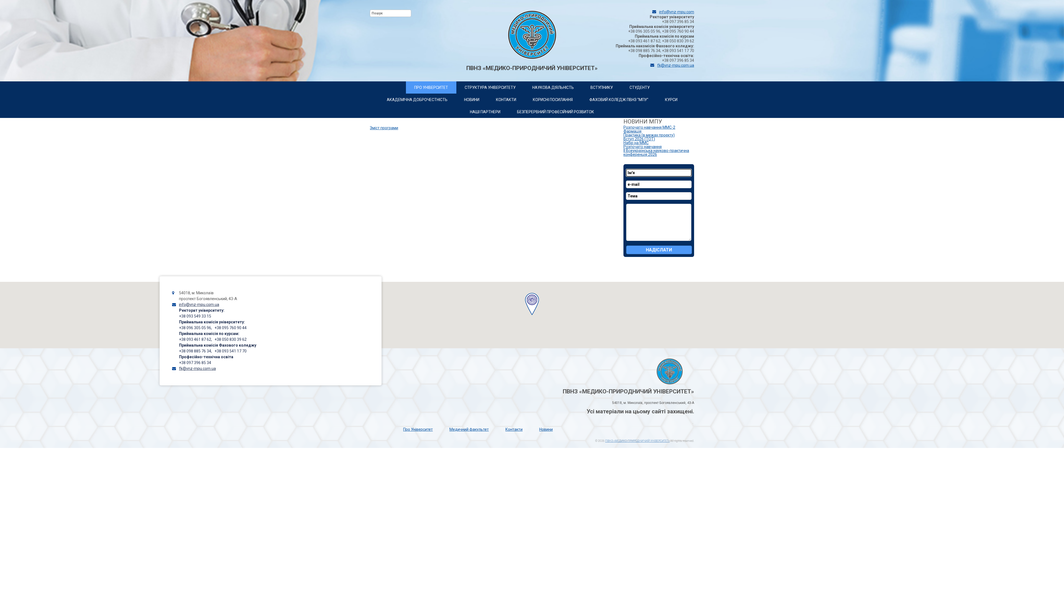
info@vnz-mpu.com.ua (199, 304)
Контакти (514, 429)
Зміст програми (384, 128)
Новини (546, 429)
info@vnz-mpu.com (676, 12)
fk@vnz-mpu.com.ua (675, 65)
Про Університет (418, 429)
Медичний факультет (469, 429)
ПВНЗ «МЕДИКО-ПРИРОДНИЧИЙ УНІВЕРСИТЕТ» (637, 440)
